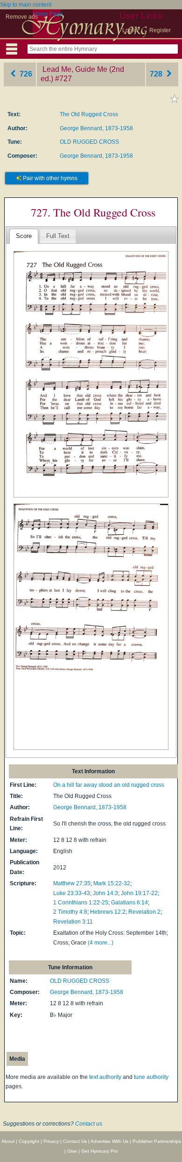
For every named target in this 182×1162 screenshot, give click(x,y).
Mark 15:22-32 (111, 883)
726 (25, 74)
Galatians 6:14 (129, 902)
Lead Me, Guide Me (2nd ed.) (82, 74)
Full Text (58, 235)
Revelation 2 (144, 912)
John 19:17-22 (139, 893)
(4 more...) (100, 942)
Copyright (29, 1141)
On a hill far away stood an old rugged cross (108, 785)
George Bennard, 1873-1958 (96, 128)
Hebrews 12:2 (108, 912)
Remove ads (22, 17)
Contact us (88, 1123)
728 (157, 74)
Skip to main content (25, 4)
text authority (105, 1077)
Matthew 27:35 (72, 883)
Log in (130, 30)
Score (24, 235)
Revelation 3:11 (73, 921)
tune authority (151, 1077)
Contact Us (75, 1141)
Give (72, 1151)
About (7, 1141)
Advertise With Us (109, 1141)
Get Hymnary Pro (99, 1151)
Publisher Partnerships (157, 1141)
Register (160, 30)
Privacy (51, 1141)
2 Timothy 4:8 (70, 912)
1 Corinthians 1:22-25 (80, 902)
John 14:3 (105, 893)
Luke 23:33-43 (71, 893)
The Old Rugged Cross (89, 114)
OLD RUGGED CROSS (89, 142)
